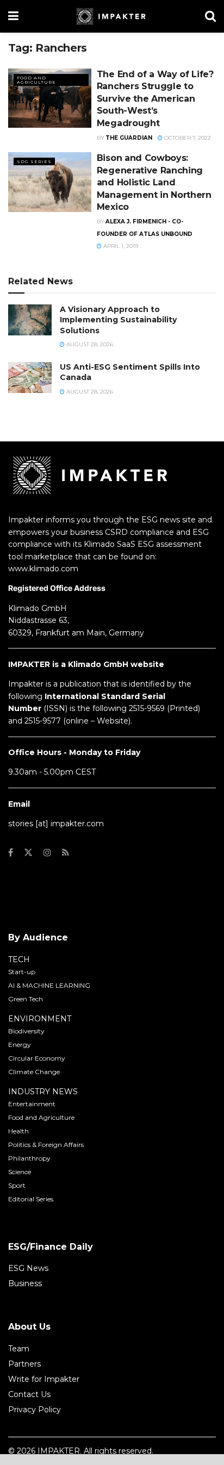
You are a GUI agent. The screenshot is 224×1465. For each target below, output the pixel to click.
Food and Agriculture (36, 80)
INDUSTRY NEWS (43, 1091)
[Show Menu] (13, 16)
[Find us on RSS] (65, 852)
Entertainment (31, 1104)
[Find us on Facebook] (10, 852)
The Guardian (128, 137)
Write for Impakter (43, 1379)
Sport (17, 1185)
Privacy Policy (34, 1409)
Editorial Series (30, 1199)
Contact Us (29, 1394)
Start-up (21, 972)
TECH (19, 959)
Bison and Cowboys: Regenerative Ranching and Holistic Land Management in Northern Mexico (154, 182)
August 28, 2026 (89, 344)
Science (19, 1172)
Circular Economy (36, 1058)
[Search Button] (210, 16)
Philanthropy (29, 1158)
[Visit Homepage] (112, 16)
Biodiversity (26, 1031)
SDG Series (34, 161)
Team (18, 1349)
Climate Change (34, 1072)
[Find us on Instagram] (47, 852)
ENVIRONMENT (39, 1019)
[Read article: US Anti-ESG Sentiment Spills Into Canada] (30, 377)
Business (25, 1283)
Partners (24, 1364)
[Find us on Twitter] (28, 852)
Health (18, 1131)
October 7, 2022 (187, 137)
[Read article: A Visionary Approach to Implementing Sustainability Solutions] (30, 319)
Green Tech (25, 999)
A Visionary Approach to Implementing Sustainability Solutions (118, 319)
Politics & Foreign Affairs (46, 1144)
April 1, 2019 (120, 246)
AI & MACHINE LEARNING (49, 985)
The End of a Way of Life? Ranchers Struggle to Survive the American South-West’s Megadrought (155, 98)
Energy (19, 1044)
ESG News (28, 1268)
